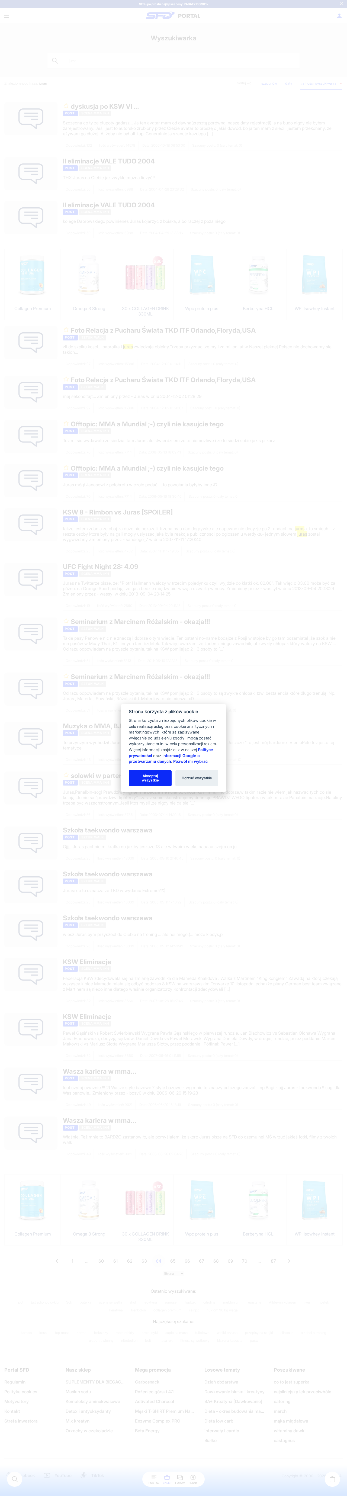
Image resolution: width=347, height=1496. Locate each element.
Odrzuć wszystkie (197, 778)
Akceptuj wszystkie (150, 778)
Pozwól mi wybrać (190, 761)
